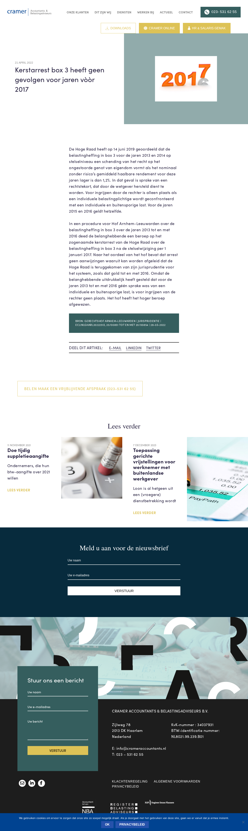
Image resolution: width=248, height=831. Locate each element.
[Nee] (243, 822)
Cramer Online (162, 28)
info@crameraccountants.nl (141, 748)
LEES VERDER (18, 489)
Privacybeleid (125, 786)
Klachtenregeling (130, 781)
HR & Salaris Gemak (209, 28)
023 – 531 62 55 (129, 754)
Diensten (124, 12)
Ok (107, 824)
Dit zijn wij (103, 12)
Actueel (166, 12)
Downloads (120, 28)
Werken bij (145, 12)
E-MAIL (115, 347)
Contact (186, 12)
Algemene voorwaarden (177, 781)
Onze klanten (78, 12)
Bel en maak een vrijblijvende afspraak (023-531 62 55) (80, 388)
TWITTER (153, 347)
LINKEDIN (133, 347)
